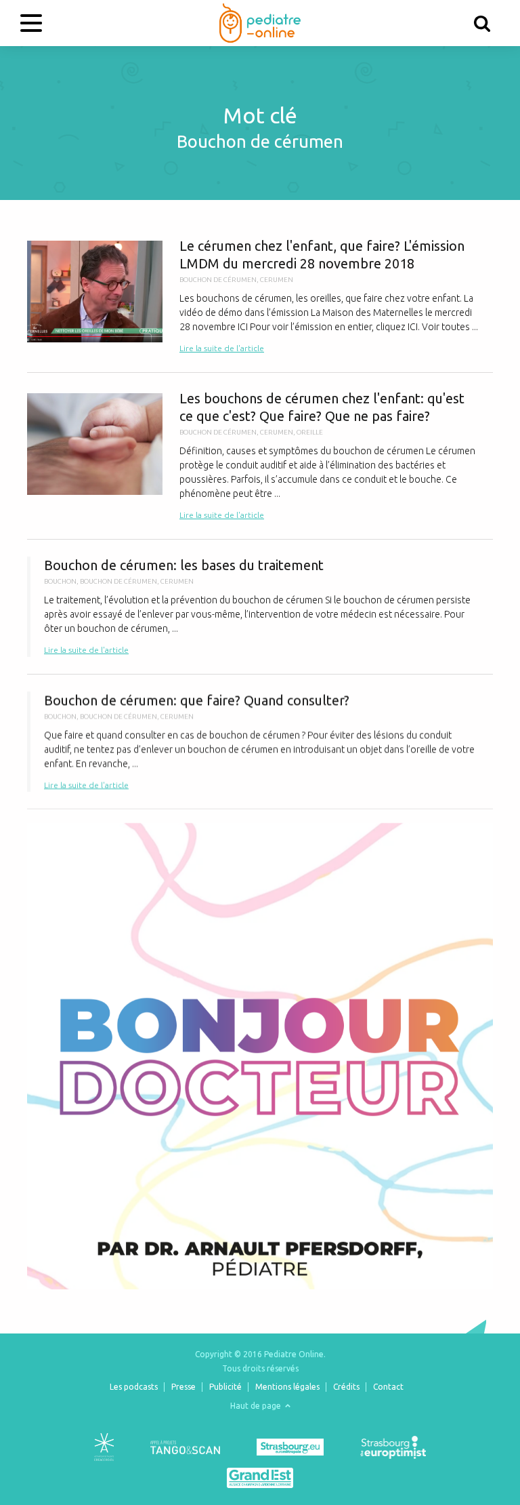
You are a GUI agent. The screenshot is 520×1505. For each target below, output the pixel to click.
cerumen (276, 279)
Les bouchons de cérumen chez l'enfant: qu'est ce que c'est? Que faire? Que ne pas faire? (260, 456)
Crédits (346, 1386)
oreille (310, 432)
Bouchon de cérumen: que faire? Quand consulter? (260, 742)
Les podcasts (134, 1386)
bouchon (60, 581)
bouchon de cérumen (218, 279)
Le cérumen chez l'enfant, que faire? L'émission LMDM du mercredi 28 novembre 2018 (260, 296)
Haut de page (256, 1405)
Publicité (225, 1386)
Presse (183, 1386)
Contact (388, 1386)
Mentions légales (287, 1386)
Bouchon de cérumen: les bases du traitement (260, 607)
